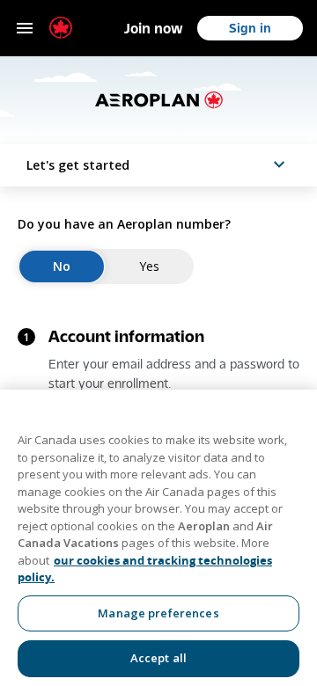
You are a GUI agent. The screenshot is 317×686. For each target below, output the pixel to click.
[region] (158, 538)
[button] (158, 165)
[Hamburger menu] (24, 28)
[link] (153, 28)
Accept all (158, 658)
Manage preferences (158, 613)
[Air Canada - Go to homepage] (60, 28)
